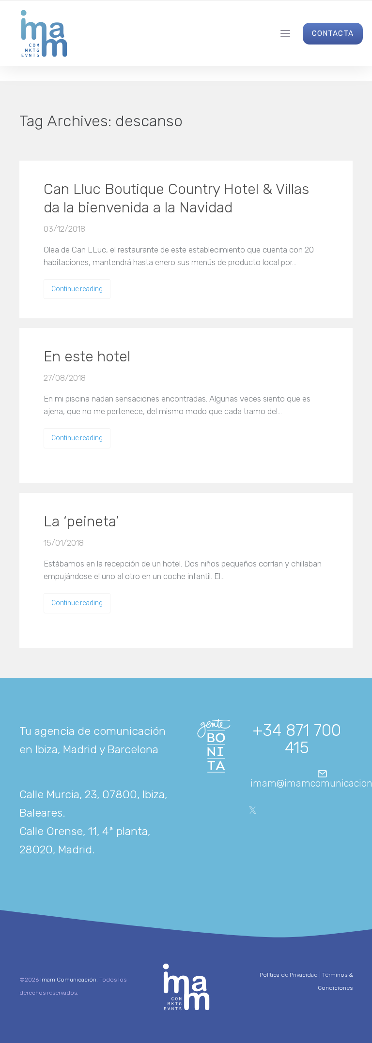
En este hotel (87, 356)
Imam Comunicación (68, 979)
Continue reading (77, 289)
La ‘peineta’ (81, 521)
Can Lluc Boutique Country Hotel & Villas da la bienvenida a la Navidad (176, 198)
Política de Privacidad (289, 974)
